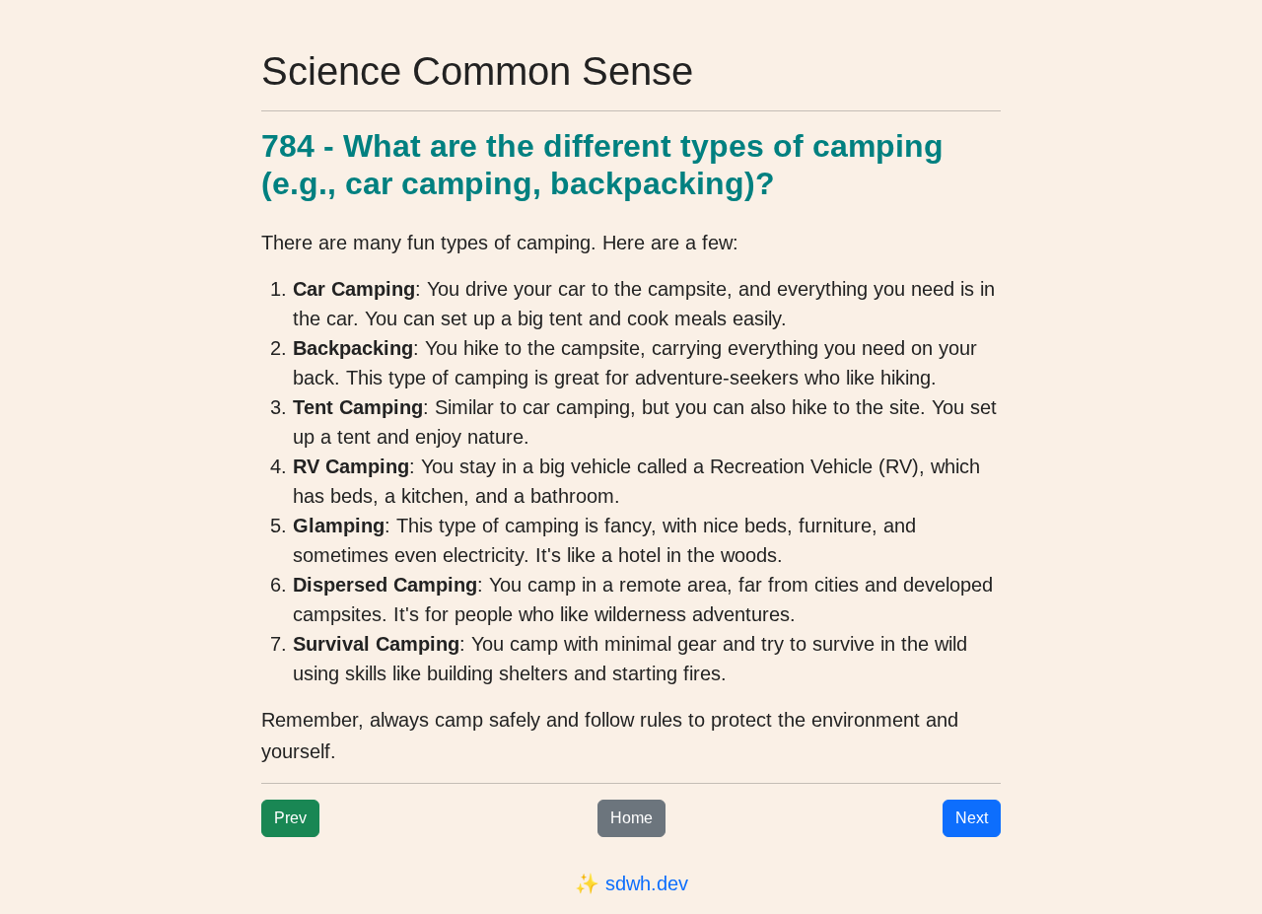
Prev (290, 817)
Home (631, 817)
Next (971, 817)
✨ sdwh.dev (631, 883)
